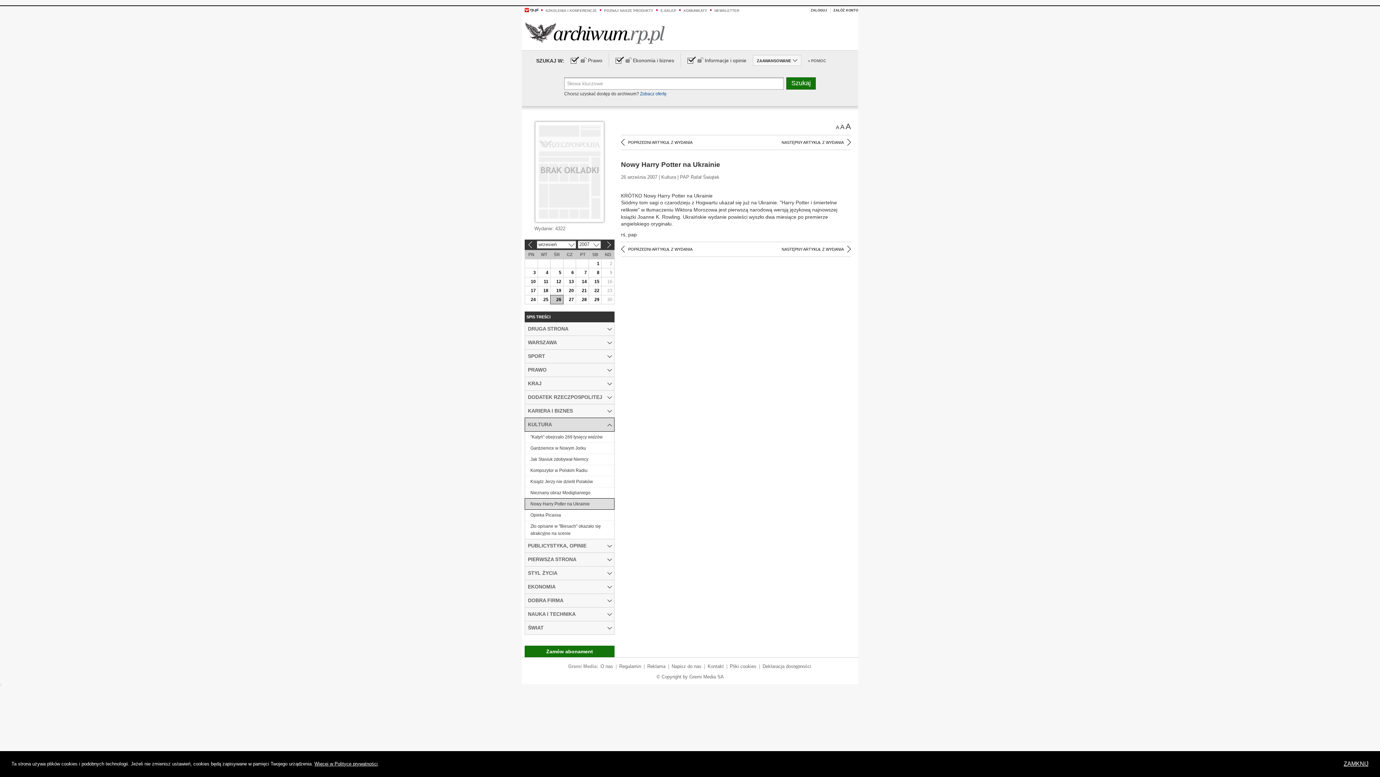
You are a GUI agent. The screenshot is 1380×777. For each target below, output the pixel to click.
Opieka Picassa (545, 515)
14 (584, 281)
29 (596, 299)
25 (545, 299)
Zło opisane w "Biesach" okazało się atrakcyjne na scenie (565, 530)
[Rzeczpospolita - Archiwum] (594, 33)
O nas (607, 666)
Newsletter (726, 11)
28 (584, 299)
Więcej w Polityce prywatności (346, 764)
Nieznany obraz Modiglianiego (560, 492)
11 (546, 281)
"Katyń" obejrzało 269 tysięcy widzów (566, 437)
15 (596, 281)
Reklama (656, 666)
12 (558, 281)
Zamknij (1356, 764)
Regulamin (630, 666)
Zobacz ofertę (653, 93)
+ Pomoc (817, 61)
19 (558, 290)
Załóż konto (845, 10)
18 (545, 290)
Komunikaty (695, 11)
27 (571, 299)
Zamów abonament (569, 651)
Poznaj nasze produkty (628, 11)
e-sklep (668, 11)
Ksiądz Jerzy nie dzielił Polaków (561, 481)
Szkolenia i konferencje (571, 11)
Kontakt (716, 666)
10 (533, 281)
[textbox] (674, 83)
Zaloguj (819, 10)
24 (533, 299)
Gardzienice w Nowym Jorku (558, 448)
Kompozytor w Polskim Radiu (559, 470)
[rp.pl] (531, 10)
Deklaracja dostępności (787, 666)
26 (558, 299)
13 (571, 281)
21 (584, 290)
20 (571, 290)
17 (533, 290)
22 (596, 290)
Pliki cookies (743, 666)
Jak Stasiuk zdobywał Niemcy (559, 459)
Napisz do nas (687, 666)
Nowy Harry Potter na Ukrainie (560, 503)
